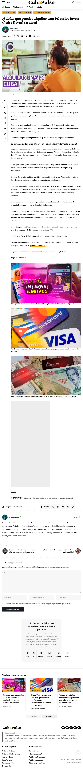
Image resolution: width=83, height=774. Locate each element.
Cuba (33, 498)
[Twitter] (67, 727)
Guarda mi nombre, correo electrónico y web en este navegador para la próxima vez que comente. (38, 603)
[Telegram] (58, 654)
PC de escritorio (41, 115)
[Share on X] (18, 36)
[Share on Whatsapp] (22, 36)
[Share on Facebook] (14, 36)
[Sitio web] (80, 517)
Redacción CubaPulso (39, 708)
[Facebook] (28, 654)
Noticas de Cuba (9, 12)
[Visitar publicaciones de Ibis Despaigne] (5, 29)
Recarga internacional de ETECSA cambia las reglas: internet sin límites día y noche (43, 304)
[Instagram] (49, 654)
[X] (34, 654)
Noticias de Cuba (25, 12)
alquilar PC (27, 498)
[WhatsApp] (67, 654)
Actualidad (9, 690)
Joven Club (48, 498)
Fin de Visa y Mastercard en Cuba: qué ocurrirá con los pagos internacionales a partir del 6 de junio (41, 700)
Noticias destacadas (42, 12)
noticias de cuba (57, 498)
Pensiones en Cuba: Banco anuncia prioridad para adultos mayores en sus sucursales (43, 396)
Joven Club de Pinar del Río (29, 176)
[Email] (30, 36)
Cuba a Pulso (40, 498)
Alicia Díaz (8, 706)
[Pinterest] (41, 654)
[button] (4, 2)
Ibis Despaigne (14, 28)
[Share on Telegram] (26, 36)
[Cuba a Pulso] (41, 2)
